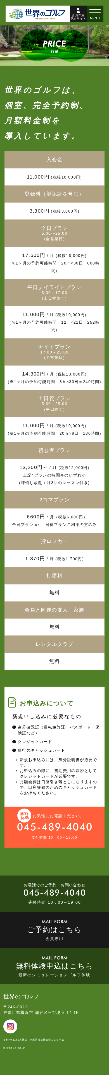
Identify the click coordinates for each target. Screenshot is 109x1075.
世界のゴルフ (21, 996)
